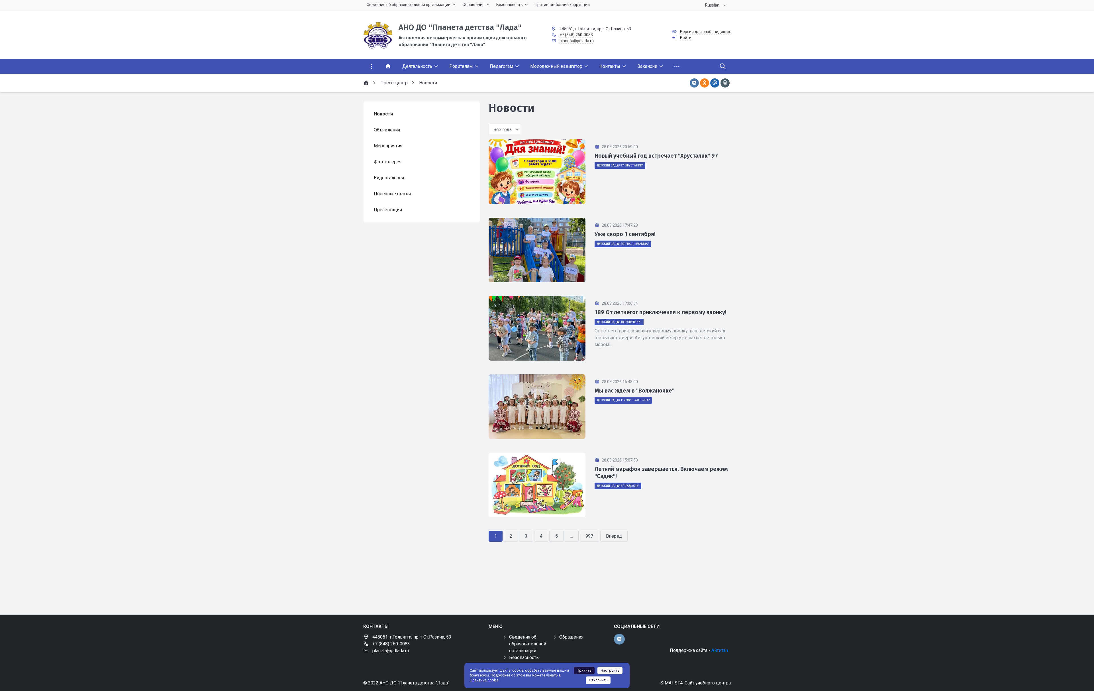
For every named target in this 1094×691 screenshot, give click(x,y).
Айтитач (719, 650)
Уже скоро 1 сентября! (625, 234)
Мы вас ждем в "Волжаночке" (634, 390)
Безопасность (524, 657)
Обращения (571, 637)
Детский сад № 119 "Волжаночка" (623, 400)
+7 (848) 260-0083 (576, 34)
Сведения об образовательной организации (527, 643)
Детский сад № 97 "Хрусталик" (620, 165)
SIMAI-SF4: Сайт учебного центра (695, 683)
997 (589, 536)
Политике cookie (484, 680)
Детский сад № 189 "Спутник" (619, 322)
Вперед (614, 536)
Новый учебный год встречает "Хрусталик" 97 (656, 155)
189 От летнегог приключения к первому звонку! (660, 312)
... (571, 536)
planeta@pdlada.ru (577, 40)
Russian (712, 5)
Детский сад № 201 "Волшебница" (623, 243)
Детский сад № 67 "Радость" (618, 485)
